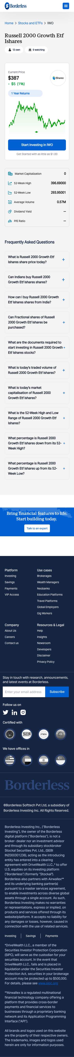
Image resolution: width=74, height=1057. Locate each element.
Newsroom (44, 643)
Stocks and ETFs (30, 23)
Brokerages (44, 576)
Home (9, 23)
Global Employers (48, 607)
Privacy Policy (45, 662)
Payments (11, 588)
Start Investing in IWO (37, 145)
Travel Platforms (47, 601)
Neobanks (43, 588)
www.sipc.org (48, 983)
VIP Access (12, 594)
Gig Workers (44, 613)
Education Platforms (50, 594)
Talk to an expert (37, 528)
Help (40, 630)
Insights (42, 637)
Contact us (12, 643)
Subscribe (57, 692)
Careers (10, 637)
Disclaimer (43, 655)
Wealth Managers (48, 582)
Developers (44, 649)
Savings (10, 582)
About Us (10, 630)
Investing (10, 576)
